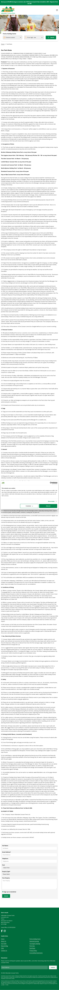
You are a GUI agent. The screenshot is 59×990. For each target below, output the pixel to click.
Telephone (5, 858)
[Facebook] (2, 931)
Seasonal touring (34, 941)
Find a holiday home (34, 939)
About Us (3, 941)
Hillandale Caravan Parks (8, 10)
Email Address (6, 852)
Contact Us (4, 950)
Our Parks (3, 943)
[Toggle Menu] (57, 10)
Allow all (48, 506)
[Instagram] (5, 931)
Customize (28, 506)
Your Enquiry (6, 878)
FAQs (2, 948)
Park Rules (32, 948)
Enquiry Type (6, 871)
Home (2, 44)
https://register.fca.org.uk (42, 983)
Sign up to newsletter (10, 892)
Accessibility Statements (36, 953)
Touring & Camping (34, 943)
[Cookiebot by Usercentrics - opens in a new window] (51, 483)
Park (3, 865)
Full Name (5, 845)
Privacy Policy (33, 950)
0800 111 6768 (5, 984)
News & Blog (4, 946)
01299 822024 (11, 927)
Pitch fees (32, 946)
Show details (51, 501)
